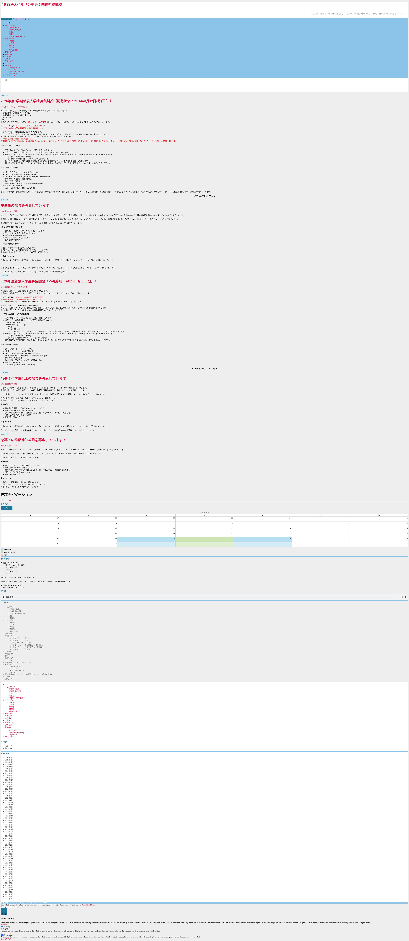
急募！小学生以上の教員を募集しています (33, 378)
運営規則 (12, 34)
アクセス (8, 63)
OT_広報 (13, 211)
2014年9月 (9, 872)
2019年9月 (9, 807)
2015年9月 (9, 861)
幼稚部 (11, 41)
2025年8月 (9, 767)
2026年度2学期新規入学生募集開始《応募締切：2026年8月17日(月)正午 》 (57, 101)
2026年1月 (9, 762)
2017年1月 (9, 847)
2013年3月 (9, 887)
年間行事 (8, 54)
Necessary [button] (4, 925)
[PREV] (3, 512)
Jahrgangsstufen (14, 67)
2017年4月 (9, 840)
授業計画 (8, 52)
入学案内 (8, 56)
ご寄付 (7, 59)
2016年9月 (9, 854)
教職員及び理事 (15, 30)
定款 (11, 32)
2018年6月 (9, 820)
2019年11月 (9, 805)
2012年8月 (9, 894)
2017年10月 (9, 831)
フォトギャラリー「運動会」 (20, 638)
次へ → (10, 500)
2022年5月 (9, 796)
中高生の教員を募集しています (25, 205)
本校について (10, 25)
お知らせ (4, 95)
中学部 (11, 45)
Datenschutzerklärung (16, 71)
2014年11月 (9, 870)
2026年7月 (9, 758)
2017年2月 (9, 845)
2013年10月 (9, 881)
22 (6, 500)
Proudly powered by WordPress (37, 903)
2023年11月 (9, 780)
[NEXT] (406, 512)
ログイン (6, 508)
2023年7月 (9, 784)
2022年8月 (9, 791)
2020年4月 (9, 800)
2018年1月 (9, 827)
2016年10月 (9, 852)
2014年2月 (9, 876)
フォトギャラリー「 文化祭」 (20, 649)
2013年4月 (9, 885)
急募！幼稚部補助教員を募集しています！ (33, 440)
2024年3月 (9, 775)
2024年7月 (9, 773)
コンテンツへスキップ (21, 19)
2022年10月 (9, 789)
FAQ (7, 656)
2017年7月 (9, 834)
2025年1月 (9, 771)
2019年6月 (9, 811)
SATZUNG (13, 69)
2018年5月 (9, 822)
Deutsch (8, 65)
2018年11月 (9, 816)
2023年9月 (9, 782)
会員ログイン (10, 75)
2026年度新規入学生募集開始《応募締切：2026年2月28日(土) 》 (49, 281)
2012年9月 (9, 892)
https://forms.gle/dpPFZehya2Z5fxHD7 (29, 297)
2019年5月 (9, 814)
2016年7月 (9, 856)
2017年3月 (9, 843)
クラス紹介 (9, 39)
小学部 (11, 43)
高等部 (11, 48)
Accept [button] (84, 905)
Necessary (6, 927)
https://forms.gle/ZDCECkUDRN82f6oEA (30, 126)
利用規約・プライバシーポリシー (18, 662)
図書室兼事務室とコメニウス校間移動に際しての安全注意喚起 (29, 674)
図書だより (9, 658)
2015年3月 (9, 865)
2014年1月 (9, 878)
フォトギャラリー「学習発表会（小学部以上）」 (28, 647)
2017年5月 (9, 838)
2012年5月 (9, 899)
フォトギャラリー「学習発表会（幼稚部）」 (26, 645)
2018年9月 (9, 818)
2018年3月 (9, 825)
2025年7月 (9, 769)
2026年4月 (9, 760)
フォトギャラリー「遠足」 (19, 640)
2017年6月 (9, 836)
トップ (7, 23)
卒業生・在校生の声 (17, 36)
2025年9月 (9, 764)
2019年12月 (9, 802)
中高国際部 (13, 50)
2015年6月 (9, 863)
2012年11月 (9, 890)
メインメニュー (6, 19)
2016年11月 (9, 849)
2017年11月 (9, 829)
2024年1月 (9, 778)
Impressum (13, 73)
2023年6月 (9, 787)
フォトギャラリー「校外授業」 (21, 643)
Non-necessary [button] (6, 933)
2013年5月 (9, 883)
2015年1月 (9, 867)
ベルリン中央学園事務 (18, 107)
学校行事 (8, 748)
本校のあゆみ (14, 27)
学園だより (9, 61)
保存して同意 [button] (6, 939)
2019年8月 (9, 809)
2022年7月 (9, 793)
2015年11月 (9, 858)
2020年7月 (9, 798)
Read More (91, 905)
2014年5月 (9, 874)
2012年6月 (9, 896)
